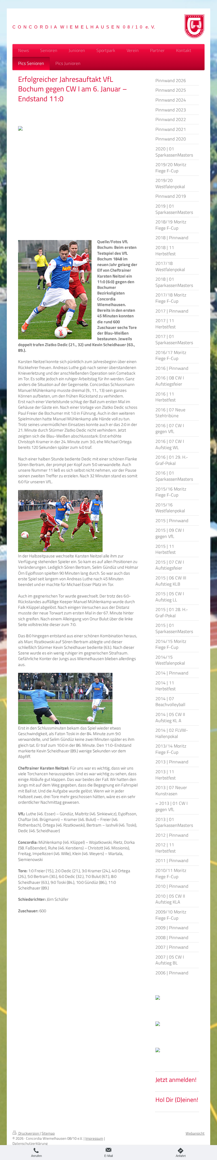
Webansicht (195, 1133)
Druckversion (29, 1133)
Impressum (94, 1138)
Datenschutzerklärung (30, 1143)
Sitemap (48, 1133)
